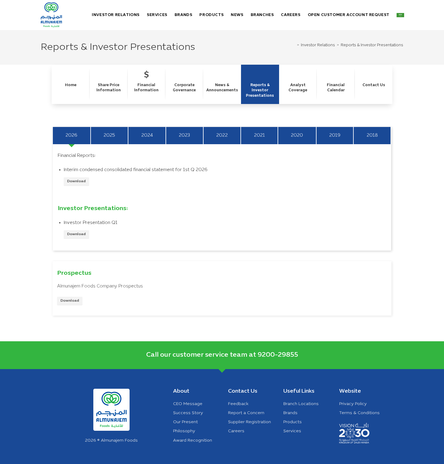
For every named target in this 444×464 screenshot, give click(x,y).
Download (76, 181)
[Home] (294, 45)
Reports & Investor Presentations (372, 45)
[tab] (72, 135)
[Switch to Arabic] (400, 15)
